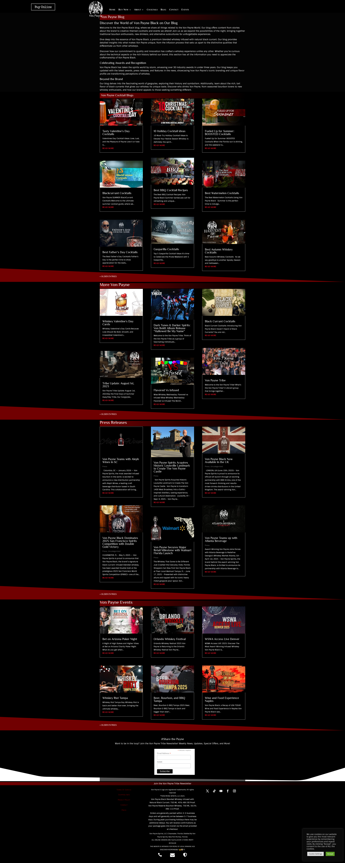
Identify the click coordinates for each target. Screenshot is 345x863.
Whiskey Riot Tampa (115, 698)
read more (108, 148)
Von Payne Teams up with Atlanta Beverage (221, 539)
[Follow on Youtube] (221, 791)
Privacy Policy (124, 800)
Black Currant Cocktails (220, 321)
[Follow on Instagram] (234, 791)
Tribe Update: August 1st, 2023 (118, 385)
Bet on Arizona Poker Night (119, 639)
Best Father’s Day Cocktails (120, 252)
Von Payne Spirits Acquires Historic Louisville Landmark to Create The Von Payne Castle (172, 467)
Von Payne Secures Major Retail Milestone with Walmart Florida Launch (172, 550)
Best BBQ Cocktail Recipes (171, 190)
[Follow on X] (207, 791)
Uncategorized (114, 551)
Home (112, 9)
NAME (159, 762)
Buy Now (123, 9)
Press (104, 466)
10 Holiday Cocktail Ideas (169, 131)
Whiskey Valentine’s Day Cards (117, 323)
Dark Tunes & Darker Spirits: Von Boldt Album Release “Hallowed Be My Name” (172, 328)
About (137, 9)
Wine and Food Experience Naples (222, 699)
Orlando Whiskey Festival (170, 639)
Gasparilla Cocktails (166, 249)
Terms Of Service (124, 790)
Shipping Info (124, 795)
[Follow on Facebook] (228, 791)
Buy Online (43, 7)
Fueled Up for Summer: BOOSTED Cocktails (219, 132)
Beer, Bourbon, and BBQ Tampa (169, 699)
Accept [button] (330, 854)
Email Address (164, 753)
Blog (163, 9)
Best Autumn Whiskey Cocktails (219, 251)
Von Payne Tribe (215, 380)
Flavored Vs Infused (166, 390)
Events (185, 9)
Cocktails (152, 9)
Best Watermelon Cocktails (222, 193)
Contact (173, 9)
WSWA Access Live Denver (222, 639)
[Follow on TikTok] (214, 791)
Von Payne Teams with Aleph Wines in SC (120, 460)
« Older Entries (108, 276)
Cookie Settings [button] (315, 854)
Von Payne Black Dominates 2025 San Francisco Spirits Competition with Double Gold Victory (120, 542)
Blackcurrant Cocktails (116, 193)
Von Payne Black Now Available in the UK (219, 460)
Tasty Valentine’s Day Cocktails (116, 132)
